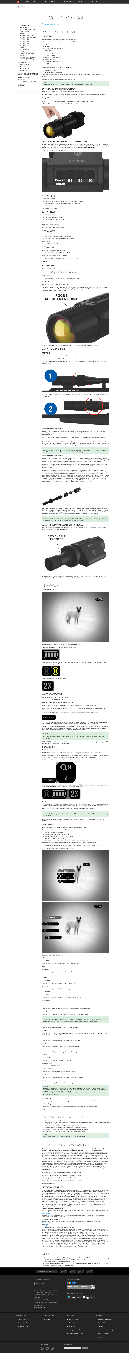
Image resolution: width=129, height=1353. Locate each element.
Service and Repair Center (105, 1319)
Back (20, 7)
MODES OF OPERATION (27, 66)
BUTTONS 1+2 (24, 45)
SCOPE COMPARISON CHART (47, 1272)
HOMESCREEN (24, 64)
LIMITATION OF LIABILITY (28, 81)
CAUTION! (23, 55)
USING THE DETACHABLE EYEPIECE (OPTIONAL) (28, 58)
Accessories (72, 1326)
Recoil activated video (24, 1323)
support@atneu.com (47, 1226)
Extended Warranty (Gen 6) (105, 1330)
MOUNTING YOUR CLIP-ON (28, 53)
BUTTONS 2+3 (24, 49)
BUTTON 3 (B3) (24, 43)
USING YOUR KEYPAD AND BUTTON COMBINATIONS (28, 36)
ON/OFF (22, 33)
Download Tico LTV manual (50, 24)
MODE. (22, 47)
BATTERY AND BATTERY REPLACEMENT (27, 30)
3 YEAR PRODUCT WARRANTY (24, 78)
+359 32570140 (46, 1222)
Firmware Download (103, 1333)
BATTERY (21, 85)
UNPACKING (23, 28)
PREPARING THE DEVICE (26, 26)
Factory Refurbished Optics (76, 1330)
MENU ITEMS (24, 70)
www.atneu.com (46, 1213)
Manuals (100, 1326)
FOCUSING (23, 51)
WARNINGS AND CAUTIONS (28, 74)
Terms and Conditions (104, 1323)
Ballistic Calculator (23, 1326)
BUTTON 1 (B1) (24, 39)
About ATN (47, 1319)
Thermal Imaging (22, 1319)
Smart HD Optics (73, 1319)
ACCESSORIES (67, 1)
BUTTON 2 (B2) (24, 41)
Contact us (101, 1337)
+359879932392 (38, 1286)
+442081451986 (38, 1302)
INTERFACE (22, 62)
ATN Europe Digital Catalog (76, 1333)
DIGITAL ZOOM (24, 68)
